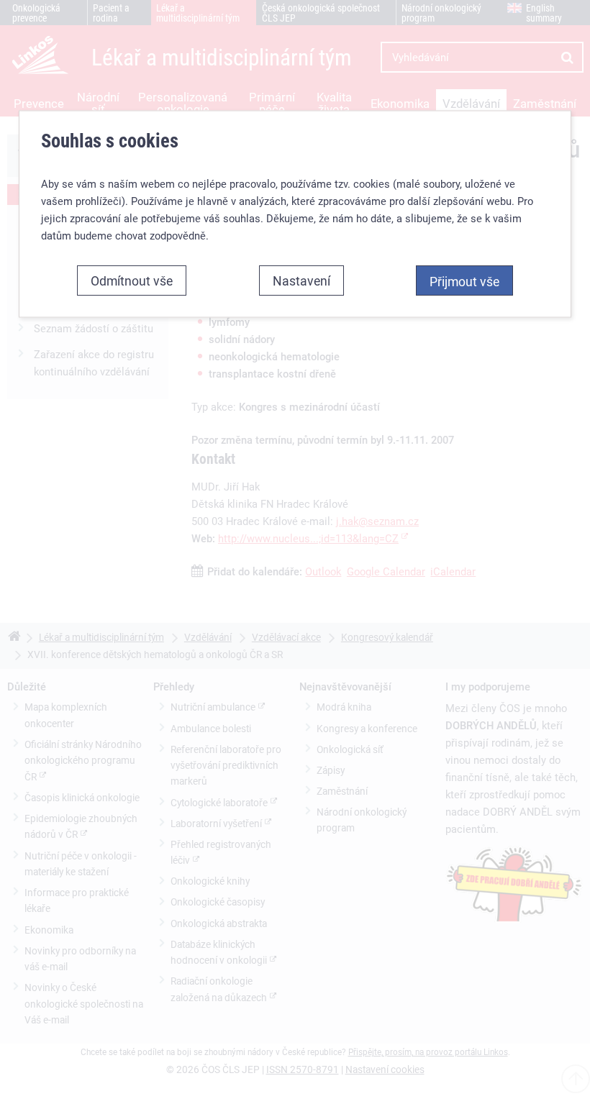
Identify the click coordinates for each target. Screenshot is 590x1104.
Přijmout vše (464, 280)
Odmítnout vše (132, 279)
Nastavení (301, 279)
